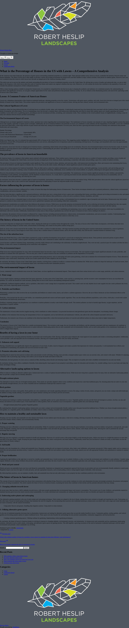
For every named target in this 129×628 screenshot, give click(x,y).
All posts (6, 63)
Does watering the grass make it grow (15, 561)
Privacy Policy (4, 625)
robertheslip (19, 528)
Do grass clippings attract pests (13, 558)
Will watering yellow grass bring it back (15, 556)
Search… (3, 548)
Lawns (6, 65)
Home (5, 61)
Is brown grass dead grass (11, 563)
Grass (5, 571)
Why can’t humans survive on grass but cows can (18, 559)
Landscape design (9, 66)
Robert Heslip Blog (6, 50)
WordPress (16, 627)
